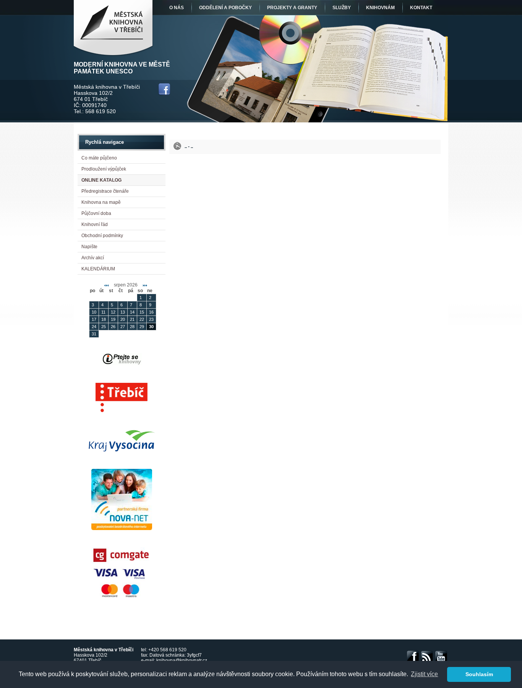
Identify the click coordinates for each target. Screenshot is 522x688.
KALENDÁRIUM (98, 269)
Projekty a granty (292, 7)
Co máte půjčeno (99, 158)
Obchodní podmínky (102, 235)
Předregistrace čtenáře (105, 191)
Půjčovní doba (96, 213)
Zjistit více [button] (424, 674)
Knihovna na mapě (101, 202)
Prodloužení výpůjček (103, 169)
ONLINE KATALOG (101, 180)
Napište (89, 246)
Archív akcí (92, 257)
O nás (176, 7)
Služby (341, 7)
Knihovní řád (94, 224)
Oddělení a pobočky (225, 7)
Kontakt (421, 7)
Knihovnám (380, 7)
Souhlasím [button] (479, 674)
